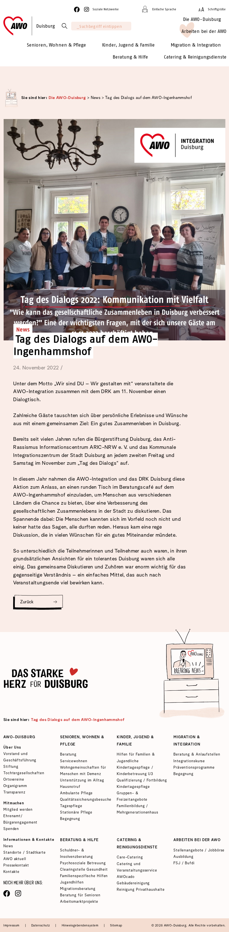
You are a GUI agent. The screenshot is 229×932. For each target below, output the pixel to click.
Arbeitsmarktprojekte (79, 902)
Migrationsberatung (78, 889)
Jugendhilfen (72, 882)
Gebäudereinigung (133, 883)
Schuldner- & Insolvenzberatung (76, 854)
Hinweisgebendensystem (80, 925)
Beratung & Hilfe (79, 840)
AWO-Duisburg (19, 737)
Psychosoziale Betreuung (83, 863)
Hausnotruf (70, 787)
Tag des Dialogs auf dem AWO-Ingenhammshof (148, 98)
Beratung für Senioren (80, 895)
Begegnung (70, 819)
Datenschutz (41, 925)
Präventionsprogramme (194, 767)
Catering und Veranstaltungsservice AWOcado (137, 870)
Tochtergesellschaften (23, 773)
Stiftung (10, 767)
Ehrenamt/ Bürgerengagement (20, 819)
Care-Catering (130, 857)
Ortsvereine (13, 779)
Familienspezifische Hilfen (84, 876)
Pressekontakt (16, 865)
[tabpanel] (114, 239)
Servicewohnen (73, 761)
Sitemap (116, 925)
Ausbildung (183, 857)
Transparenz (14, 792)
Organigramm (15, 786)
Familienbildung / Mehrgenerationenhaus (137, 809)
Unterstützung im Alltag (82, 780)
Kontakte (11, 872)
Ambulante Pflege (76, 793)
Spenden (11, 829)
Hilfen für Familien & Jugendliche (136, 758)
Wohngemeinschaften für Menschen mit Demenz (83, 771)
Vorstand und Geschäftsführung (19, 757)
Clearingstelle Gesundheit (84, 870)
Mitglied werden (17, 810)
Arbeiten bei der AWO (197, 840)
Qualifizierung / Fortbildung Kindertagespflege (142, 784)
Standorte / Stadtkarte (24, 852)
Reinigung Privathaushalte (140, 890)
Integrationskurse (189, 761)
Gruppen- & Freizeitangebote (132, 796)
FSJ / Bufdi (184, 863)
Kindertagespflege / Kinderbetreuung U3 (135, 771)
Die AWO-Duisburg (67, 98)
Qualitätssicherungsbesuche (85, 800)
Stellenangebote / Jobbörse (199, 850)
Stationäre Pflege (76, 812)
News (96, 98)
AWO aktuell (14, 859)
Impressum (12, 925)
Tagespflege (71, 806)
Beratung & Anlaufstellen (196, 754)
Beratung (68, 754)
